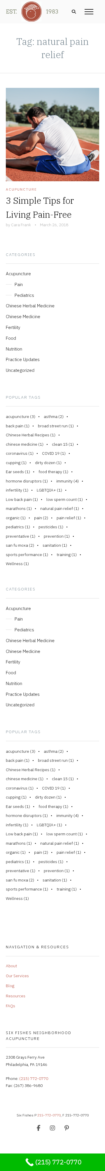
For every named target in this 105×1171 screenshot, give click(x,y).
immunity (67, 481)
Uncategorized (20, 370)
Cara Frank (21, 224)
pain (41, 517)
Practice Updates (23, 359)
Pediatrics (24, 295)
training (67, 554)
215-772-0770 (49, 1115)
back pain (17, 425)
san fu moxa (20, 545)
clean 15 (63, 444)
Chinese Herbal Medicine (30, 306)
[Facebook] (39, 1128)
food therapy (53, 471)
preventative (20, 536)
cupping (16, 462)
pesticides (50, 526)
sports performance (27, 554)
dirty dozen (48, 462)
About (11, 965)
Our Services (17, 975)
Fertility (13, 327)
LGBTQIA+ (49, 490)
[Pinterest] (67, 1128)
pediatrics (18, 526)
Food (11, 338)
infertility (17, 490)
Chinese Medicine (23, 316)
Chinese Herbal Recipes (30, 435)
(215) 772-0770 (33, 1078)
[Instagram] (53, 1128)
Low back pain (22, 499)
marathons (19, 508)
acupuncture (20, 416)
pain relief (69, 517)
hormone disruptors (27, 481)
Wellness (17, 563)
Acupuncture (21, 189)
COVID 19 (54, 453)
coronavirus (20, 453)
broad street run (56, 425)
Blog (10, 985)
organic (16, 517)
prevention (57, 536)
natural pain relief (59, 508)
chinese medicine (24, 444)
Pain (19, 284)
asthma (54, 416)
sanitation (55, 545)
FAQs (10, 1005)
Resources (15, 996)
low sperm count (64, 499)
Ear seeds (18, 471)
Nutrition (14, 349)
